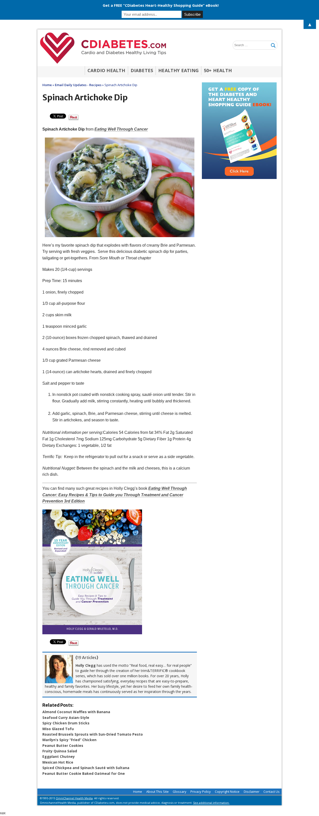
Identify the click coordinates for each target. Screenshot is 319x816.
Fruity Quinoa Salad (59, 751)
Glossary (179, 791)
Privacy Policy (200, 791)
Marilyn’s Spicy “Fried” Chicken (69, 739)
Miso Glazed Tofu (58, 728)
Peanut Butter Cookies (62, 745)
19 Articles (86, 657)
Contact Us (271, 791)
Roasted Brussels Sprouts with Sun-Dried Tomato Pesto (92, 734)
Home (137, 791)
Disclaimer (251, 791)
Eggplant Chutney (58, 756)
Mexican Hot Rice (57, 762)
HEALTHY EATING (178, 70)
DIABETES (142, 70)
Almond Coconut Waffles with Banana (76, 711)
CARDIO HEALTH (106, 70)
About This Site (157, 791)
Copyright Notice (227, 791)
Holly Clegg (86, 665)
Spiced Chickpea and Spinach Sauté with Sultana (85, 767)
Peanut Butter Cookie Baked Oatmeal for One (83, 773)
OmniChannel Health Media (74, 798)
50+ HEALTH (218, 70)
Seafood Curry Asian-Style (65, 717)
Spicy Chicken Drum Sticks (65, 723)
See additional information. (211, 803)
